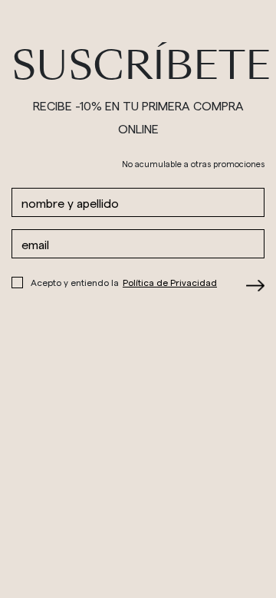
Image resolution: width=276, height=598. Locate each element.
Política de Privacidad (170, 282)
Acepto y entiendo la (124, 282)
